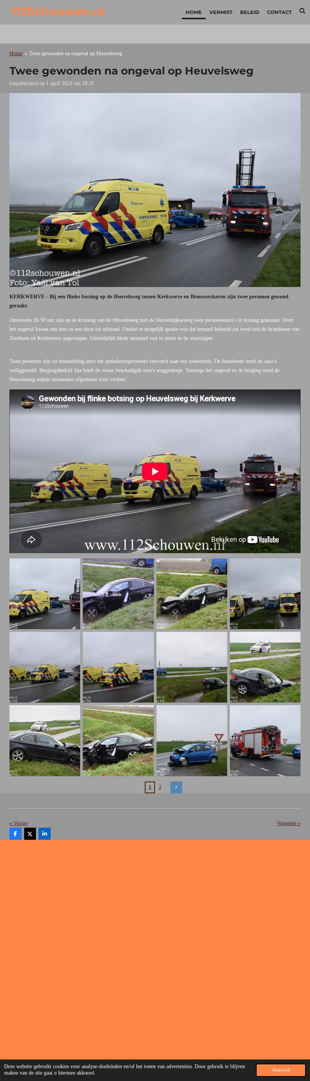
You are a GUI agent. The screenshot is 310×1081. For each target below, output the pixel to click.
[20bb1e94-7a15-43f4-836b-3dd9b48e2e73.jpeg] (45, 740)
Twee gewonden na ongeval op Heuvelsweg (75, 53)
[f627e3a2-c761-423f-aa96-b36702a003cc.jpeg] (191, 593)
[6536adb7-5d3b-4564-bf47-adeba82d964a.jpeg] (45, 593)
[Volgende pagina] (176, 788)
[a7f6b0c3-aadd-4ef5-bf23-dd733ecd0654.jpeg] (118, 740)
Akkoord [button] (281, 1070)
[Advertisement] (155, 898)
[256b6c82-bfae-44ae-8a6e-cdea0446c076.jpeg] (45, 667)
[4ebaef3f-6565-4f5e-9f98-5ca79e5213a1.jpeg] (191, 667)
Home (15, 53)
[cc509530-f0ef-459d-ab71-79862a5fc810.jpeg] (118, 667)
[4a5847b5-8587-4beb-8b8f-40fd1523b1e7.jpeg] (265, 593)
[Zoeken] (303, 11)
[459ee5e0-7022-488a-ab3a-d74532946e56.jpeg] (191, 740)
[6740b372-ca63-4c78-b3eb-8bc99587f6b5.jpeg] (265, 740)
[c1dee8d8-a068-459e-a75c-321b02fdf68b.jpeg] (265, 667)
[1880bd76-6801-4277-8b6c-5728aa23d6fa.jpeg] (118, 593)
